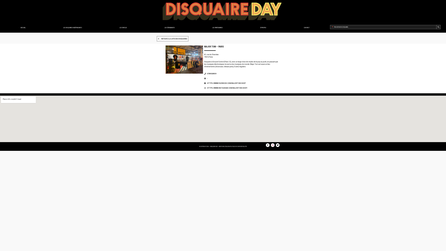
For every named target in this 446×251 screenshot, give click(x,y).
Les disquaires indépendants (72, 27)
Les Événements (169, 27)
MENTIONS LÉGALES (224, 146)
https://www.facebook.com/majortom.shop (226, 83)
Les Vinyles (123, 27)
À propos (263, 27)
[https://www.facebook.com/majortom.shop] (205, 83)
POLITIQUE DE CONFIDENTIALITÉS (238, 146)
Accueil (23, 27)
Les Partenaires (217, 27)
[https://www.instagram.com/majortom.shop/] (205, 88)
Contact (307, 27)
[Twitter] (278, 145)
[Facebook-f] (268, 145)
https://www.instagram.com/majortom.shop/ (227, 88)
